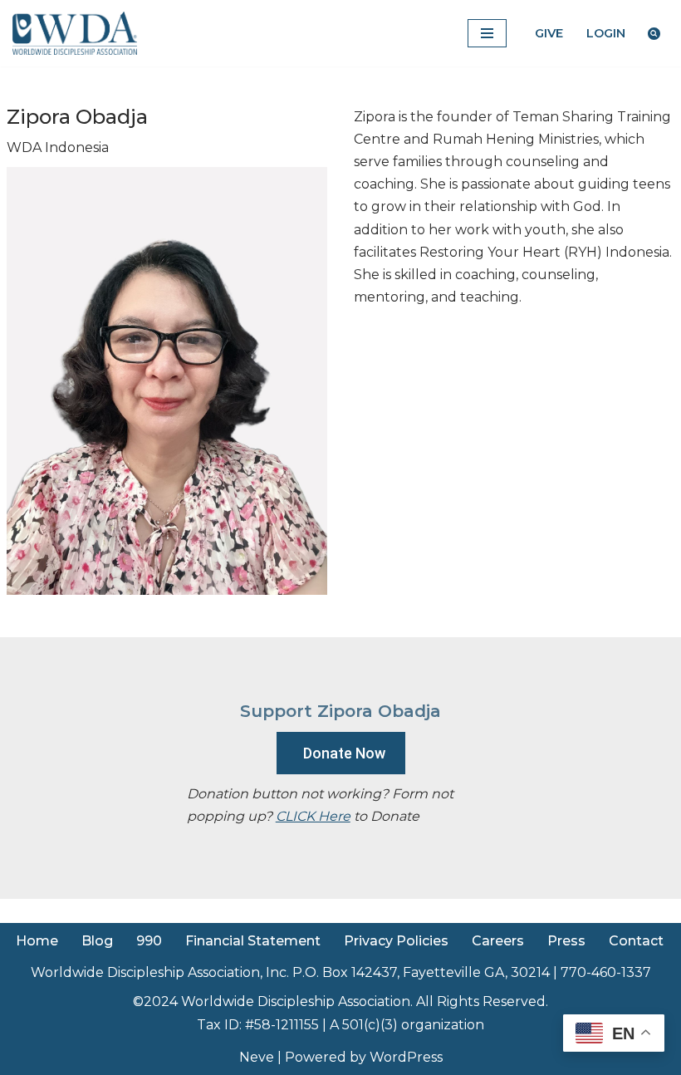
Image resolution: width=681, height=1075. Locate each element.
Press (566, 941)
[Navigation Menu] (487, 33)
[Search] (654, 33)
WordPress (406, 1057)
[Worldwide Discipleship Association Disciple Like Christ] (74, 33)
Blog (97, 941)
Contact (636, 941)
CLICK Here (313, 816)
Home (37, 941)
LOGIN (605, 33)
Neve (256, 1057)
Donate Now (344, 753)
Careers (498, 941)
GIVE (549, 33)
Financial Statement (253, 941)
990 (149, 941)
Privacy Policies (396, 941)
